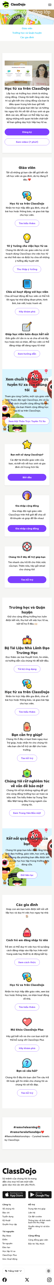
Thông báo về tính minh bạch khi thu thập (39, 1221)
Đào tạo (6, 1247)
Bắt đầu (27, 477)
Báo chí (5, 1212)
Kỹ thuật (6, 1220)
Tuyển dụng (7, 1216)
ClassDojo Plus (9, 1255)
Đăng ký (27, 131)
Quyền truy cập (9, 1224)
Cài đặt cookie (35, 1216)
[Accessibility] (49, 1271)
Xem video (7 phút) (27, 141)
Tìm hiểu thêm (27, 223)
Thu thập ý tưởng (27, 269)
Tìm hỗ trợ (27, 579)
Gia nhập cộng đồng (27, 528)
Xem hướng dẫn (27, 353)
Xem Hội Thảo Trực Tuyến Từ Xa (27, 421)
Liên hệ (31, 1212)
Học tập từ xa (8, 1251)
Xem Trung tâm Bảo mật (27, 812)
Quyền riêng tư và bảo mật (39, 1227)
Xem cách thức (27, 962)
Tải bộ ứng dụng (27, 668)
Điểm (4, 1239)
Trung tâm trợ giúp (36, 1208)
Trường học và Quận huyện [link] (27, 32)
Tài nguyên (7, 1243)
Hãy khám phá (27, 311)
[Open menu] (50, 5)
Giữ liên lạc (27, 875)
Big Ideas (6, 1235)
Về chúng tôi (8, 1208)
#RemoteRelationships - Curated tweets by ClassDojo (27, 1138)
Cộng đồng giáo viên (38, 1239)
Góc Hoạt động (9, 1259)
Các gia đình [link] (27, 37)
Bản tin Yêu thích (36, 1243)
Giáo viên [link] (27, 28)
